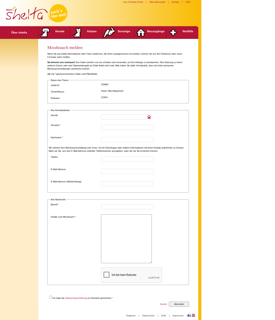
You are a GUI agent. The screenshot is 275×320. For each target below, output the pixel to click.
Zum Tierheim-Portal (133, 2)
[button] (149, 116)
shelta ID (55, 85)
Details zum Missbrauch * (63, 217)
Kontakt (175, 2)
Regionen (130, 315)
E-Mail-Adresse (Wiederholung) (66, 181)
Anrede (54, 115)
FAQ (188, 2)
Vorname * (56, 125)
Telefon (54, 157)
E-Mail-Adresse (58, 169)
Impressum (178, 315)
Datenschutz (148, 315)
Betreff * (55, 204)
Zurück (163, 304)
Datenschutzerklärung (76, 298)
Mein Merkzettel (157, 2)
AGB (163, 315)
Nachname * (57, 137)
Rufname (55, 98)
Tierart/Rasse (57, 91)
